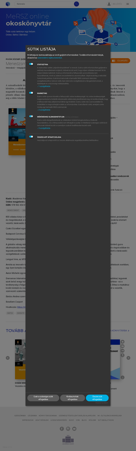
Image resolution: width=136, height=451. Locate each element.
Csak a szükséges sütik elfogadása (43, 397)
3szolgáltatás (43, 128)
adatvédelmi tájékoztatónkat (50, 58)
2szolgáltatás (43, 110)
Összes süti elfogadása (97, 397)
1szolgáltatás (43, 86)
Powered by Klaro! (102, 403)
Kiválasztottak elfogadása (72, 397)
